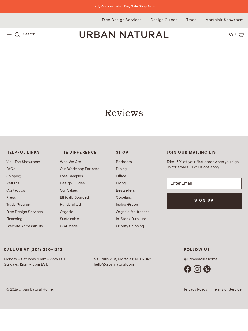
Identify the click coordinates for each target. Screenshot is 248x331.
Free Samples (71, 176)
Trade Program (18, 204)
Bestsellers (125, 190)
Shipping (13, 176)
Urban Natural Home (36, 289)
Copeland (124, 197)
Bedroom (124, 162)
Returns (12, 183)
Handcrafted (70, 204)
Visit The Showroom (23, 162)
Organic (66, 212)
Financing (14, 219)
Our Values (69, 190)
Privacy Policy (195, 289)
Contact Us (15, 190)
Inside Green (127, 204)
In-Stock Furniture (131, 219)
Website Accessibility (24, 226)
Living (121, 183)
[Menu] (9, 34)
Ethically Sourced (74, 197)
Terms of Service (227, 289)
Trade (191, 20)
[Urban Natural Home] (124, 34)
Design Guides (164, 20)
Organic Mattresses (133, 212)
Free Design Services (122, 20)
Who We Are (70, 162)
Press (11, 197)
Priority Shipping (130, 226)
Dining (121, 169)
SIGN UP (204, 200)
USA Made (69, 226)
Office (121, 176)
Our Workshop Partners (79, 169)
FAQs (10, 169)
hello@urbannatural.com (114, 264)
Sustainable (69, 219)
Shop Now (147, 6)
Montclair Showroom (224, 20)
